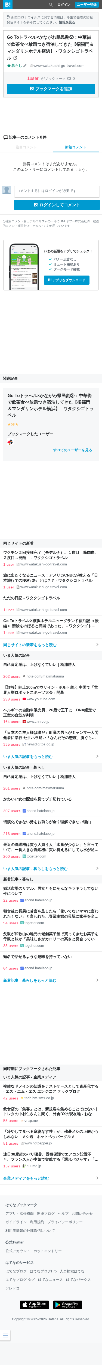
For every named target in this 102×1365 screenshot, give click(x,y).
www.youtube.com (41, 699)
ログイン (63, 4)
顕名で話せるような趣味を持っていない (37, 957)
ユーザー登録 (87, 4)
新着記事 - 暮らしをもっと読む (29, 980)
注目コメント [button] (26, 147)
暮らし (16, 65)
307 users (11, 811)
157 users (11, 1166)
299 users (11, 699)
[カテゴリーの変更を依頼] (25, 65)
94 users (10, 923)
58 (13, 424)
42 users (10, 1098)
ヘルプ (63, 1214)
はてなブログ (16, 1271)
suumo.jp (34, 1166)
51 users (10, 1143)
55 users (10, 1120)
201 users (11, 788)
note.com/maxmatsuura (45, 676)
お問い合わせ (82, 1214)
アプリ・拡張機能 (19, 1214)
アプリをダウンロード (68, 280)
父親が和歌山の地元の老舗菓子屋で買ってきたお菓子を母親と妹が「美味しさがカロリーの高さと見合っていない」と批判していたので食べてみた (50, 939)
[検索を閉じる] (51, 5)
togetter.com (36, 856)
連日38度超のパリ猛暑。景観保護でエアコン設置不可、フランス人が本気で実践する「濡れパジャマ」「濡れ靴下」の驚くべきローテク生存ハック (50, 1159)
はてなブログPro (43, 1271)
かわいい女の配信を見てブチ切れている (37, 799)
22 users (10, 900)
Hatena (53, 1319)
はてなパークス (78, 1280)
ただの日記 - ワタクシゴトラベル (31, 598)
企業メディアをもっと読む (26, 1178)
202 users (11, 676)
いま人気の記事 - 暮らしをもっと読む (35, 868)
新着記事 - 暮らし (18, 879)
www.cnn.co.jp (38, 721)
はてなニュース (50, 1280)
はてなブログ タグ (20, 1280)
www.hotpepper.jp (38, 1143)
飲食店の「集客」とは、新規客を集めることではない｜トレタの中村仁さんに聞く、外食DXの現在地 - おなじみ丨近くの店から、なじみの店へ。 (50, 1114)
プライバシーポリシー (65, 1222)
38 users (10, 946)
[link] (10, 441)
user (33, 78)
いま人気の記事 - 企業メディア (29, 1077)
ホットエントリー (47, 1251)
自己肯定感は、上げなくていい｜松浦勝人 (39, 665)
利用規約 (37, 1222)
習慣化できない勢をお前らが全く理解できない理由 (47, 822)
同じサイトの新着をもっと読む (30, 645)
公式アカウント (17, 1251)
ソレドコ (12, 1288)
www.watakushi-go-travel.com (59, 65)
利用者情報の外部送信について (30, 1231)
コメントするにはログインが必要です (47, 191)
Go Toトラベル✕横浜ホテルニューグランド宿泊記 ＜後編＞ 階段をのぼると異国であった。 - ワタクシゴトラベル (51, 626)
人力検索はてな (72, 1271)
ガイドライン (16, 1222)
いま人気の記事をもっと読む (28, 756)
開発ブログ (46, 1214)
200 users (11, 856)
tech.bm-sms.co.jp (39, 1098)
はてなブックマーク (21, 1205)
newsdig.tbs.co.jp (40, 744)
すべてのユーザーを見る (72, 450)
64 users (10, 968)
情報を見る (67, 22)
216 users (11, 834)
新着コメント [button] (75, 147)
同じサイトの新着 (18, 543)
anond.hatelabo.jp (40, 811)
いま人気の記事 (16, 655)
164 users (11, 721)
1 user (8, 564)
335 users (11, 744)
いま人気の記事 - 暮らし (24, 767)
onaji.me (31, 1120)
